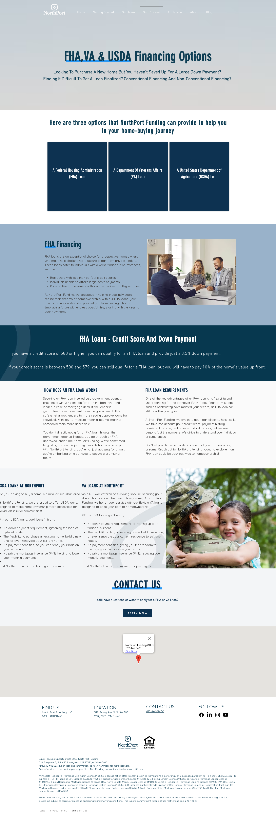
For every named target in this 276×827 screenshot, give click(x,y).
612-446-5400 (155, 711)
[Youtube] (226, 715)
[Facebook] (201, 715)
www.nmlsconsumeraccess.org (113, 765)
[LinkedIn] (209, 715)
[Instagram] (218, 715)
